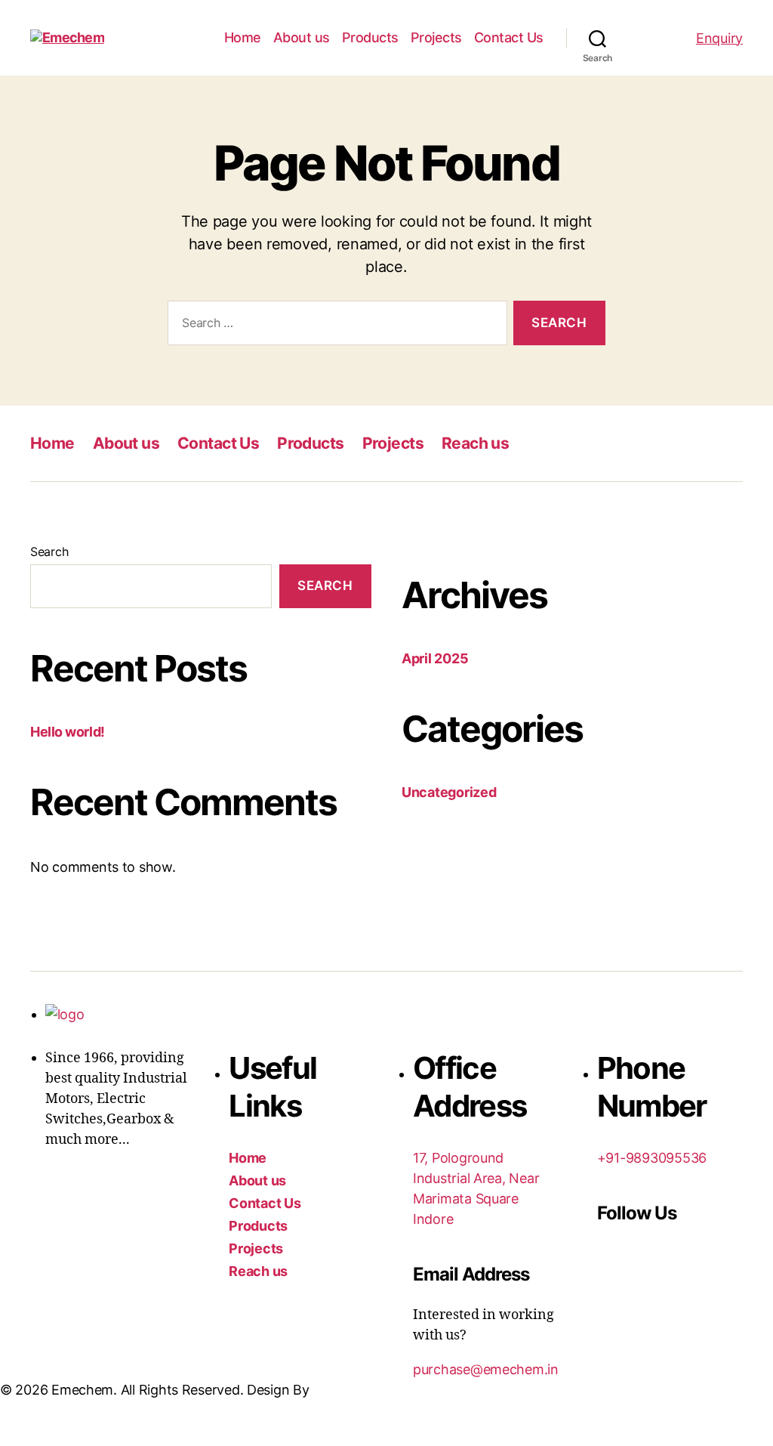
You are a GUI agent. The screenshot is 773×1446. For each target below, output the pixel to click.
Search (49, 551)
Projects (436, 37)
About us (301, 37)
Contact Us (509, 37)
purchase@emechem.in (486, 1369)
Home (242, 37)
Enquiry (719, 38)
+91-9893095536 (652, 1158)
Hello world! (67, 732)
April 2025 (435, 658)
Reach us (475, 443)
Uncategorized (449, 792)
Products (370, 37)
